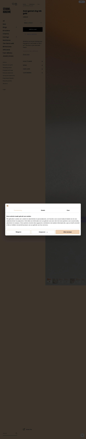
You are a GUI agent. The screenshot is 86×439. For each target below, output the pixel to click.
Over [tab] (68, 210)
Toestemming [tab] (18, 210)
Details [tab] (43, 210)
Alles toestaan (67, 232)
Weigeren (18, 232)
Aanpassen (42, 232)
